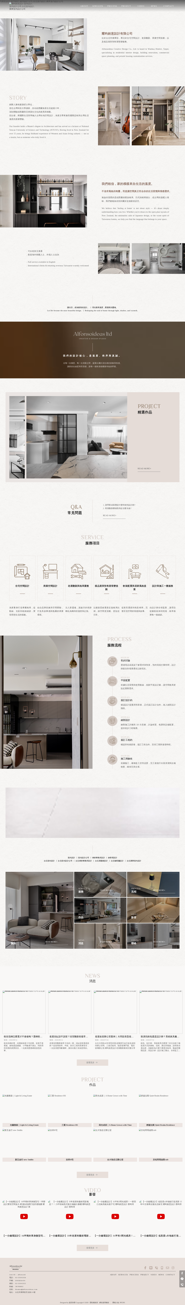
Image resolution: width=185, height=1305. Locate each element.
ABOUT (113, 1275)
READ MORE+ (144, 468)
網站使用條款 (104, 1302)
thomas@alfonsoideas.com (26, 1289)
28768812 (19, 1286)
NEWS (161, 1275)
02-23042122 (20, 1283)
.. (110, 1302)
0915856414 (20, 1280)
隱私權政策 (94, 1302)
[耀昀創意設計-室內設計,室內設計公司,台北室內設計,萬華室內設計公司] (21, 7)
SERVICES (123, 1275)
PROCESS (134, 1275)
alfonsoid (22, 1275)
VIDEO (154, 1275)
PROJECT (144, 1275)
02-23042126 (20, 1277)
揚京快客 (72, 1302)
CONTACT (170, 1275)
